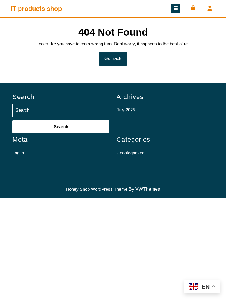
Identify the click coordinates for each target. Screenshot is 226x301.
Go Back (115, 61)
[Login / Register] (209, 8)
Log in (18, 152)
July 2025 (126, 109)
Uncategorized (130, 152)
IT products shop (36, 8)
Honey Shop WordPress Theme (96, 189)
